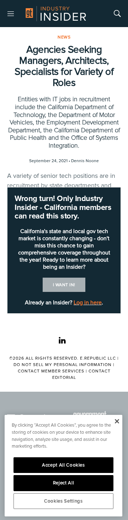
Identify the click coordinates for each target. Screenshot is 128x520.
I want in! (64, 285)
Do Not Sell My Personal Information (63, 364)
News (64, 37)
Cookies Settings (63, 501)
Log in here (88, 302)
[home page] (56, 13)
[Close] (116, 421)
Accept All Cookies (63, 465)
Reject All (63, 483)
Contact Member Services (51, 371)
